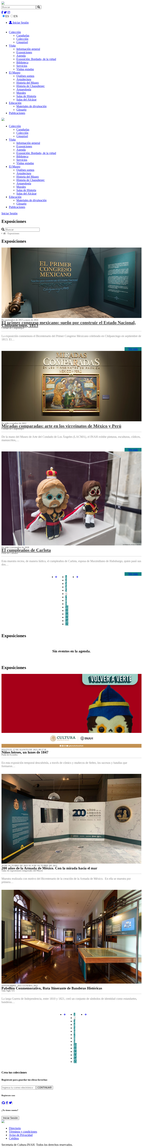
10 (66, 607)
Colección (15, 32)
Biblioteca (22, 62)
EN (16, 16)
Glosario (21, 109)
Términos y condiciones (23, 1131)
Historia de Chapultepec (30, 86)
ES (7, 16)
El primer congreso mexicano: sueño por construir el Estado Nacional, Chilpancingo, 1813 (68, 324)
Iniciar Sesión (20, 22)
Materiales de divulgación (31, 106)
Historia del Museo (27, 82)
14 (66, 620)
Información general (28, 49)
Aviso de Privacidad (21, 1135)
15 (66, 624)
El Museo (14, 72)
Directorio (15, 1128)
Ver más (133, 349)
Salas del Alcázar (26, 99)
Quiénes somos (25, 76)
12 (66, 613)
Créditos (14, 1138)
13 (66, 617)
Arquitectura (23, 79)
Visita (12, 45)
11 (66, 610)
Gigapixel (22, 42)
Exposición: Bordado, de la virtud (36, 59)
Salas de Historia (26, 96)
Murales (21, 92)
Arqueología (23, 89)
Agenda (21, 55)
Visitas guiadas (25, 69)
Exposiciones (24, 52)
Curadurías (22, 35)
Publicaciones (17, 113)
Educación (15, 102)
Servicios (21, 65)
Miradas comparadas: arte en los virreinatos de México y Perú (61, 426)
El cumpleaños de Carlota (26, 550)
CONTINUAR (44, 1087)
